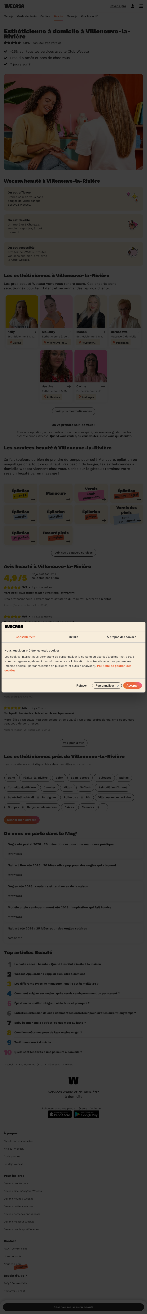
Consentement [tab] (25, 637)
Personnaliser (105, 685)
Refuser (81, 685)
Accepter (133, 685)
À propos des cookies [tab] (121, 637)
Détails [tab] (73, 637)
